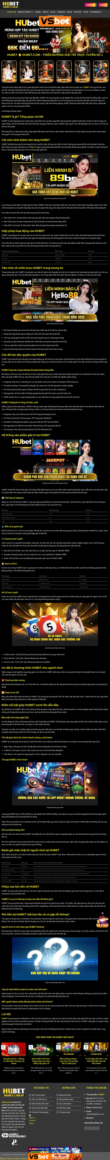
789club (9, 1158)
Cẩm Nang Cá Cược (55, 16)
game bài (61, 12)
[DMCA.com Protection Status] (32, 1119)
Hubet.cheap (7, 1102)
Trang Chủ (11, 12)
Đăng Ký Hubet (24, 12)
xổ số (86, 12)
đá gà (52, 12)
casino (38, 12)
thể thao (78, 12)
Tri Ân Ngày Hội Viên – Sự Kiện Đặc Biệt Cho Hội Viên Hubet (96, 1061)
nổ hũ (69, 12)
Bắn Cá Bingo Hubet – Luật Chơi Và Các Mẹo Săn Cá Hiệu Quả (69, 1061)
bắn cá (46, 12)
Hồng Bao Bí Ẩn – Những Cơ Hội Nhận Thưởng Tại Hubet (13, 1061)
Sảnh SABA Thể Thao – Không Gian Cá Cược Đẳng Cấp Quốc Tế (41, 1061)
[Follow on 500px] (97, 1128)
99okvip (3, 1158)
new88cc (16, 1158)
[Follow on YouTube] (94, 1128)
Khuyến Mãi (95, 12)
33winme (23, 1158)
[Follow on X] (90, 1128)
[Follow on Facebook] (86, 1128)
